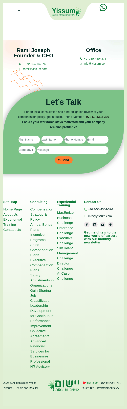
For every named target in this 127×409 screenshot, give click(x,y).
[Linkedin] (95, 224)
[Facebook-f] (87, 224)
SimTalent (65, 248)
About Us (10, 214)
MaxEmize (65, 212)
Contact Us (12, 230)
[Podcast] (110, 224)
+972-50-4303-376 (96, 116)
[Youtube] (103, 224)
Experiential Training (66, 203)
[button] (19, 12)
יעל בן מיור (92, 382)
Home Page (12, 209)
